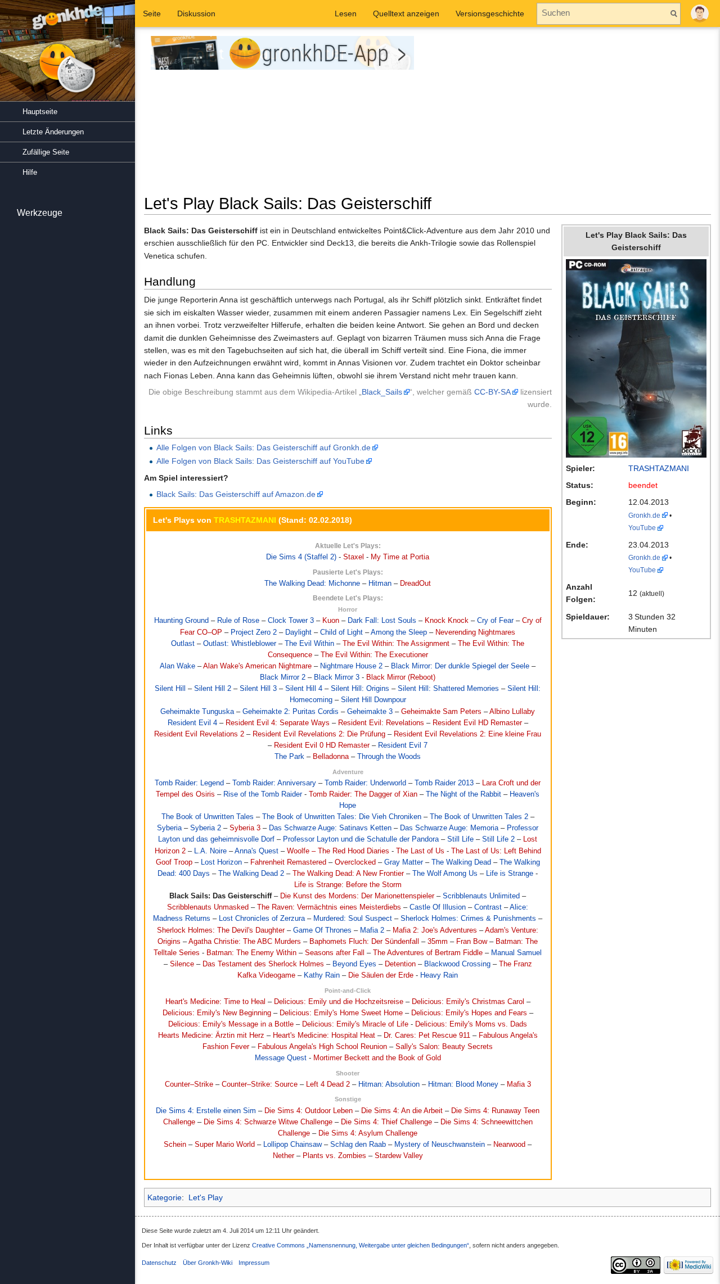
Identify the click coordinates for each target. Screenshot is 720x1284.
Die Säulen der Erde (380, 975)
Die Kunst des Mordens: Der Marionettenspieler (357, 896)
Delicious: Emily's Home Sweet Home (341, 1013)
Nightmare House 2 (351, 666)
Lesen (346, 13)
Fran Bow (471, 942)
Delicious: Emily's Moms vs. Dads (471, 1024)
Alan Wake (177, 666)
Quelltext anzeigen (406, 13)
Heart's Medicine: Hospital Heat (324, 1035)
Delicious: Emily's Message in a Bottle (231, 1024)
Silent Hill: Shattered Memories (448, 689)
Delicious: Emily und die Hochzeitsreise (338, 1002)
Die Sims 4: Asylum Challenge (367, 1133)
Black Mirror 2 (282, 677)
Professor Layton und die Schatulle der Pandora (361, 839)
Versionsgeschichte (490, 13)
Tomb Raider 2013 (444, 783)
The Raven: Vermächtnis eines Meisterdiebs (329, 907)
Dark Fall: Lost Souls (382, 621)
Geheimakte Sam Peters (441, 712)
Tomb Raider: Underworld (365, 783)
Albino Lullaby (512, 712)
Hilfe (29, 172)
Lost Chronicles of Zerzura (262, 919)
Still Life (460, 839)
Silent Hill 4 (303, 689)
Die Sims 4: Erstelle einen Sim (206, 1111)
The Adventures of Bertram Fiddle (428, 953)
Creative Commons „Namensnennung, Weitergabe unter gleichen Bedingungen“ (360, 1245)
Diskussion (196, 13)
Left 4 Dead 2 (328, 1084)
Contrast (488, 907)
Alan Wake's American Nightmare (257, 666)
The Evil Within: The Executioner (374, 655)
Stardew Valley (399, 1156)
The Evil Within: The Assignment (396, 644)
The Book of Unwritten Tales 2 (479, 817)
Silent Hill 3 (258, 689)
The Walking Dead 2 (251, 874)
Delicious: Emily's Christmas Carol (468, 1002)
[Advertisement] (573, 114)
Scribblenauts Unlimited (481, 896)
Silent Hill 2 (212, 689)
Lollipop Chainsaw (292, 1145)
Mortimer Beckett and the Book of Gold (377, 1058)
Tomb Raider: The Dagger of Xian (363, 794)
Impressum (253, 1262)
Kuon (330, 621)
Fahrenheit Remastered (288, 862)
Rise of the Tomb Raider (262, 794)
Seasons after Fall (334, 953)
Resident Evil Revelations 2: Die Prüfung (319, 734)
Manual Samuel (516, 953)
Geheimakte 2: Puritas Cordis (290, 712)
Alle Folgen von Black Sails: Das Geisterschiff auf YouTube (260, 460)
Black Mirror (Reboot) (400, 677)
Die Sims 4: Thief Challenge (386, 1122)
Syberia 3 (245, 828)
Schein (175, 1145)
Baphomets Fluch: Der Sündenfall (364, 942)
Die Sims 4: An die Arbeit (402, 1111)
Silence (182, 964)
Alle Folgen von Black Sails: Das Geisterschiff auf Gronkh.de (263, 447)
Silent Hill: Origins (360, 689)
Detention (400, 964)
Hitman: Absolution (389, 1084)
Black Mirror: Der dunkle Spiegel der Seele (460, 666)
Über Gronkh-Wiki (207, 1262)
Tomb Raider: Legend (189, 783)
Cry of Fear (495, 621)
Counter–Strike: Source (260, 1084)
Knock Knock (447, 621)
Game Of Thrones (322, 930)
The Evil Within (309, 644)
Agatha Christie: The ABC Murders (244, 942)
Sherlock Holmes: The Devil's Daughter (221, 930)
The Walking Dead (461, 862)
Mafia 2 (372, 930)
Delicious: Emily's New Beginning (217, 1013)
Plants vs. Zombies (334, 1156)
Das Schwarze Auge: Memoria (449, 828)
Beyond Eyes (354, 964)
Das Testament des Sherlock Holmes (263, 964)
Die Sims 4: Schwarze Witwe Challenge (268, 1122)
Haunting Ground (181, 621)
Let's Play (205, 1197)
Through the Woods (389, 757)
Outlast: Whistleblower (239, 644)
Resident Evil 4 (192, 723)
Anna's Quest (256, 851)
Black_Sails (382, 391)
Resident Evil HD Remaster (477, 723)
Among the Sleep (399, 632)
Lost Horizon (221, 862)
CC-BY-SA (492, 391)
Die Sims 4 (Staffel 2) (301, 557)
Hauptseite (39, 111)
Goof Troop (174, 862)
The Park (289, 757)
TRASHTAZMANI (658, 468)
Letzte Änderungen (53, 132)
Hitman (380, 583)
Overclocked (355, 862)
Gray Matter (403, 862)
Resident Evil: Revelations (381, 723)
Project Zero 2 (254, 632)
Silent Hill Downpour (373, 700)
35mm (438, 942)
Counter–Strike (189, 1084)
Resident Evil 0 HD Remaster (322, 745)
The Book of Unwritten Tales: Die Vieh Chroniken (341, 817)
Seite (152, 13)
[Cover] (636, 357)
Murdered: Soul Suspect (352, 919)
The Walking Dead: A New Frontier (348, 874)
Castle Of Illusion (438, 907)
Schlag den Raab (358, 1145)
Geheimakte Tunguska (197, 712)
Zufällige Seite (45, 152)
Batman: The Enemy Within (251, 953)
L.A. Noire (210, 851)
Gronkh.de (644, 515)
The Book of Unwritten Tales (207, 817)
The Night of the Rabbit (463, 794)
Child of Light (341, 632)
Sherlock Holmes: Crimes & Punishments (468, 919)
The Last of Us (420, 851)
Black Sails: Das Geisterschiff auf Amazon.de (236, 494)
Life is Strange (509, 874)
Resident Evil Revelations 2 (199, 734)
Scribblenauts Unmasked (208, 907)
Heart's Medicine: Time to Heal (215, 1002)
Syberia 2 (205, 828)
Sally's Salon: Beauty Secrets (444, 1047)
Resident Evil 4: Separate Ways (278, 723)
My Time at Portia (400, 557)
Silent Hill (170, 689)
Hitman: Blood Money (463, 1084)
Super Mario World (225, 1145)
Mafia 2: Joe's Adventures (435, 930)
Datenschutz (159, 1262)
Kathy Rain (322, 975)
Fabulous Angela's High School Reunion (322, 1047)
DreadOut (415, 583)
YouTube (642, 527)
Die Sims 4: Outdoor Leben (308, 1111)
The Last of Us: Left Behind (496, 851)
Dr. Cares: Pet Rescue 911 (427, 1035)
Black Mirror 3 (336, 677)
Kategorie (164, 1197)
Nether (283, 1156)
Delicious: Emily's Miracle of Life (355, 1024)
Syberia (169, 828)
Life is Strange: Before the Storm (348, 885)
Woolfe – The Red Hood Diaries (338, 851)
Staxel (353, 557)
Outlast (183, 644)
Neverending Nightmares (475, 632)
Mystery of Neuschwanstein (439, 1145)
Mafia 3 (519, 1084)
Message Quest (281, 1058)
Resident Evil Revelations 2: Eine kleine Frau (467, 734)
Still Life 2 (498, 839)
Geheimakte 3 (370, 712)
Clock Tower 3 (291, 621)
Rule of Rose (238, 621)
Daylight (298, 632)
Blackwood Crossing (457, 964)
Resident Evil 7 (403, 745)
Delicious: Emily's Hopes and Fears (469, 1013)
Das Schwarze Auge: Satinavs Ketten (330, 828)
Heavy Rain (439, 975)
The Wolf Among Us (445, 874)
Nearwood (509, 1145)
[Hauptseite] (67, 56)
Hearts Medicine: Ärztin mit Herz (211, 1035)
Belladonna (331, 757)
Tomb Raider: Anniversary (274, 783)
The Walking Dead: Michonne (312, 583)
